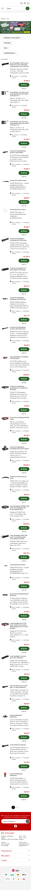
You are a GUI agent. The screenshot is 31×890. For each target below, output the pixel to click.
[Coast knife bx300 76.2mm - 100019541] (5, 181)
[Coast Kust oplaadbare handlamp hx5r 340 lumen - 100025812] (5, 298)
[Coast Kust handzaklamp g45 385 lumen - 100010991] (5, 595)
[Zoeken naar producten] (27, 8)
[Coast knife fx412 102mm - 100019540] (5, 210)
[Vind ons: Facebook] (15, 826)
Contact (4, 860)
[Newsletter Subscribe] (27, 821)
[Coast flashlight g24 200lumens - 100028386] (5, 775)
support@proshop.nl (24, 844)
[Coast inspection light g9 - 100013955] (5, 746)
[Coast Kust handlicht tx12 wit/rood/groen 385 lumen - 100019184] (5, 269)
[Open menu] (2, 9)
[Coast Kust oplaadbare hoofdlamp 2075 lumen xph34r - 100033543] (5, 448)
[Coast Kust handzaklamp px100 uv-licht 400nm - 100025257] (5, 152)
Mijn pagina (5, 855)
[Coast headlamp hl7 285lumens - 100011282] (5, 716)
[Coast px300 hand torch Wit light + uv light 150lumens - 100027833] (5, 686)
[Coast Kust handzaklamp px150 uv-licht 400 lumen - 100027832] (5, 328)
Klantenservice (6, 851)
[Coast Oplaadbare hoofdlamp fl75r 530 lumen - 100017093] (5, 358)
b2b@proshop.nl (23, 845)
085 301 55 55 (23, 842)
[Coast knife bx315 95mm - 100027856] (5, 565)
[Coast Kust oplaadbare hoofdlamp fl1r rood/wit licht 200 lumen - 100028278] (5, 387)
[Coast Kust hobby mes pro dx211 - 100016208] (5, 477)
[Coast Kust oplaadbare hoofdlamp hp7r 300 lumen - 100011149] (5, 239)
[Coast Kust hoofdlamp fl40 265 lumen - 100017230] (5, 418)
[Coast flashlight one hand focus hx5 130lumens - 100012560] (5, 657)
